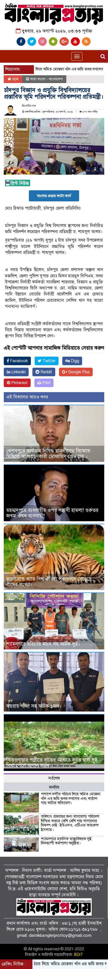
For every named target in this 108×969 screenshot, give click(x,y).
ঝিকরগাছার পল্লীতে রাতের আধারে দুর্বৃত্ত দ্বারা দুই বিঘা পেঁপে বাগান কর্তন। (51, 763)
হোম (14, 79)
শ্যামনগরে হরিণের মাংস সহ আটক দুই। (43, 644)
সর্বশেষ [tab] (54, 778)
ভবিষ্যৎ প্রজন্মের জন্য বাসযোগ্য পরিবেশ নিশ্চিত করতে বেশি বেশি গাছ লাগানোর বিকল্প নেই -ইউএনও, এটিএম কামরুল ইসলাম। (70, 823)
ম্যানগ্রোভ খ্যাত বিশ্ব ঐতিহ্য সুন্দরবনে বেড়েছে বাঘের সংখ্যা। (49, 582)
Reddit (45, 372)
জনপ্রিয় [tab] (54, 787)
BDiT (78, 954)
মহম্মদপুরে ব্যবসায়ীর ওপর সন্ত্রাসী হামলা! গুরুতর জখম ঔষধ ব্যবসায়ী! (52, 513)
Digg (74, 360)
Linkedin (18, 372)
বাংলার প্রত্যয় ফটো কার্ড (54, 196)
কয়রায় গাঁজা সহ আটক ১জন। (34, 706)
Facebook (18, 360)
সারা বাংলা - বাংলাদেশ (46, 79)
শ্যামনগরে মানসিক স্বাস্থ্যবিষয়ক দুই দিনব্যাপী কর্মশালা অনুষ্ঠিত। (66, 841)
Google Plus (78, 372)
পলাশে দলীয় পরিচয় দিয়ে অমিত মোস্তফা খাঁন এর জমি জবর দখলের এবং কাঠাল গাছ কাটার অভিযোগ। (70, 798)
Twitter (48, 360)
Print (45, 382)
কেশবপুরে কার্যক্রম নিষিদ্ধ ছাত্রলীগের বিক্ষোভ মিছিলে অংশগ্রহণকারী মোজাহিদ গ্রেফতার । (48, 454)
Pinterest (19, 382)
